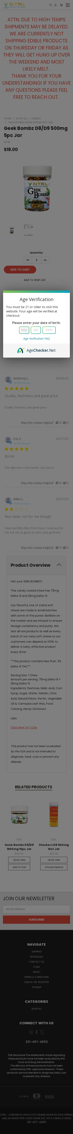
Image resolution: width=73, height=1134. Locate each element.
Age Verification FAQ (36, 338)
